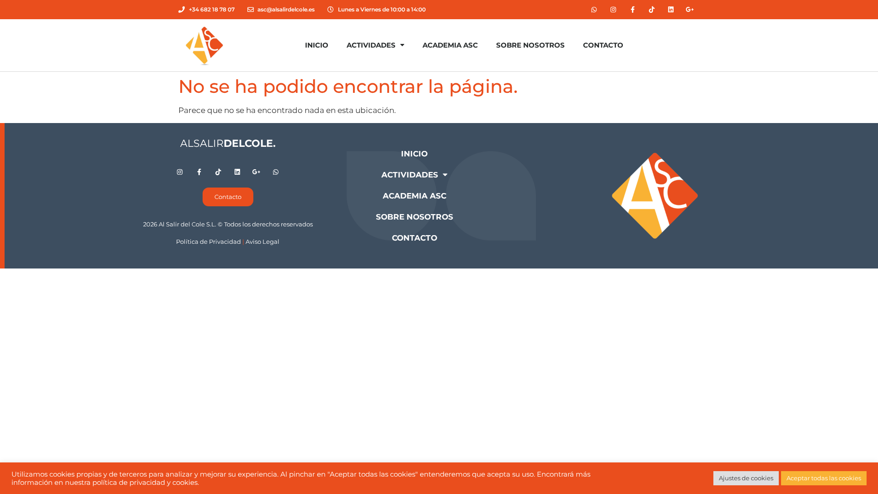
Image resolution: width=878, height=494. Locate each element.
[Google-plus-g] (690, 9)
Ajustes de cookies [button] (746, 478)
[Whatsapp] (594, 9)
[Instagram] (613, 9)
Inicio (316, 45)
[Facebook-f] (632, 9)
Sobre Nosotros (530, 45)
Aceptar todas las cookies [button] (824, 478)
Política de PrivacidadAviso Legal (227, 241)
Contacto (603, 45)
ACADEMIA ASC (450, 45)
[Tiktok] (651, 9)
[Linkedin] (670, 9)
